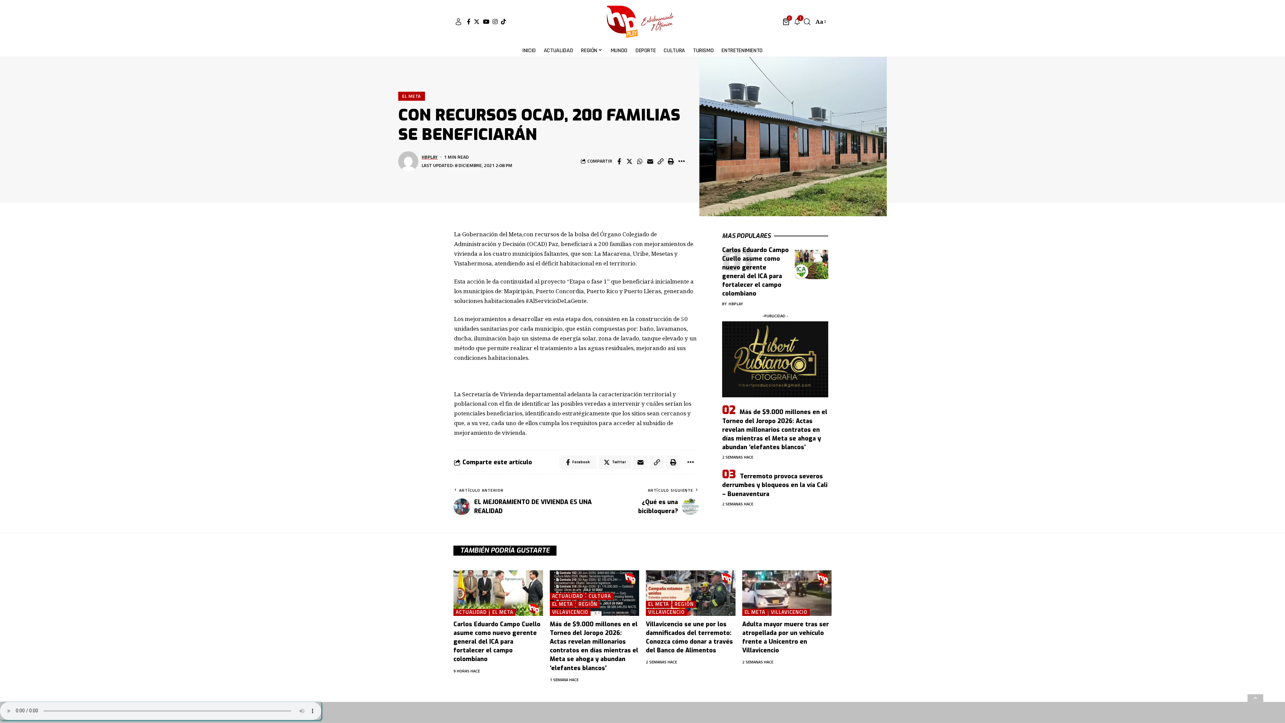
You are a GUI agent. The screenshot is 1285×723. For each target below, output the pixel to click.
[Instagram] (495, 21)
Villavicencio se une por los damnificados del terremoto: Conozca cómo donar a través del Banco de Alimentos (689, 637)
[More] (681, 161)
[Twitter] (476, 21)
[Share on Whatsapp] (640, 161)
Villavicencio (570, 612)
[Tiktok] (503, 21)
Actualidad (471, 612)
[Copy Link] (660, 161)
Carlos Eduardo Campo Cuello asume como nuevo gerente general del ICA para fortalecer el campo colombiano (755, 272)
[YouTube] (486, 21)
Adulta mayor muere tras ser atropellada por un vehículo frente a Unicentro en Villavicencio (785, 637)
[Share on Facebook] (619, 161)
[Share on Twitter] (629, 161)
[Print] (671, 161)
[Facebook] (468, 21)
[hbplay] (642, 21)
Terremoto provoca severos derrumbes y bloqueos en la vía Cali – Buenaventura (775, 485)
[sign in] (458, 21)
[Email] (650, 161)
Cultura (600, 596)
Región (588, 604)
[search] (807, 21)
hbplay (430, 156)
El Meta (411, 96)
